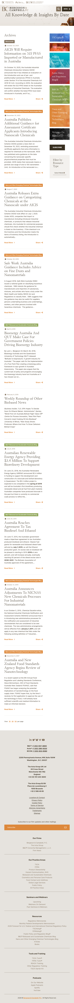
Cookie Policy (37, 803)
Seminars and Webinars (37, 897)
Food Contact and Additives (37, 880)
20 (12, 721)
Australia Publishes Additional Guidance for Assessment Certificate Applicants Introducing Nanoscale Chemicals (21, 127)
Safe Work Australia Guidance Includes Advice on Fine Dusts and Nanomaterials (22, 269)
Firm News (37, 850)
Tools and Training (37, 954)
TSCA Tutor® (37, 958)
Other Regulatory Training (37, 966)
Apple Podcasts (37, 985)
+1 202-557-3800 (39, 746)
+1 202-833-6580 (39, 751)
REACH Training (37, 963)
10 (10, 721)
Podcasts (37, 978)
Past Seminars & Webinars (37, 907)
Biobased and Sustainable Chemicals (37, 875)
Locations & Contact (37, 798)
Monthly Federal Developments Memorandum (37, 923)
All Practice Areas (37, 888)
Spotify (37, 988)
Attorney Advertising (37, 808)
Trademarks (37, 811)
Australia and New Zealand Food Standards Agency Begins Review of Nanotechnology (22, 666)
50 (16, 721)
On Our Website (37, 982)
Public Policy (37, 885)
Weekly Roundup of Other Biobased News (23, 400)
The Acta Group (37, 845)
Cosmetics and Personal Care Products (37, 877)
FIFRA (37, 867)
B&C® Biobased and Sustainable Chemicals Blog (21, 325)
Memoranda (9, 41)
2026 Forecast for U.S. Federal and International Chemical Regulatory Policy (37, 926)
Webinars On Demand (37, 904)
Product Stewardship (37, 870)
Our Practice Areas (37, 860)
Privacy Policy (37, 800)
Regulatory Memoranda (37, 921)
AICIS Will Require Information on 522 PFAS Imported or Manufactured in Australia (23, 55)
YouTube (37, 990)
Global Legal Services (37, 883)
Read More (8, 99)
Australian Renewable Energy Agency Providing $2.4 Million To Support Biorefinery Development (22, 458)
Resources (37, 916)
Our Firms (37, 838)
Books (37, 944)
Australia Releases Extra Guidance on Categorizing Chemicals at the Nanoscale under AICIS (22, 199)
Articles (37, 942)
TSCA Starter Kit (37, 969)
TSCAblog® (37, 929)
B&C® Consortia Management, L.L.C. (37, 848)
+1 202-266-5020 (39, 748)
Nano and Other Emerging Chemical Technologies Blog (23, 111)
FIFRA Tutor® (37, 961)
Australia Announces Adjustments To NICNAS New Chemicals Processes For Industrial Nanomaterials (22, 596)
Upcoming (37, 902)
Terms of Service (37, 805)
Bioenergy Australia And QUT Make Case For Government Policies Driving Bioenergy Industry (23, 339)
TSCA (37, 864)
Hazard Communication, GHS (37, 872)
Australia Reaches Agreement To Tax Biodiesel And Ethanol (20, 526)
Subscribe (57, 147)
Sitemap (37, 813)
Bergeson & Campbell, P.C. (37, 843)
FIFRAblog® (37, 931)
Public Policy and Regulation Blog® (37, 934)
